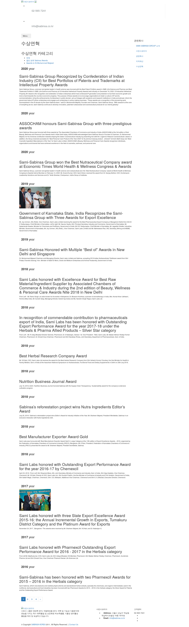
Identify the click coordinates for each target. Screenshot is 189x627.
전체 (28, 58)
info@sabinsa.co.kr (42, 26)
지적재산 (139, 61)
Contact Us (73, 624)
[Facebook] (140, 615)
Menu (25, 36)
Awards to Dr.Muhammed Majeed (40, 63)
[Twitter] (140, 618)
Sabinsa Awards (37, 60)
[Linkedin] (140, 620)
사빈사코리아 (141, 51)
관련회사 (139, 56)
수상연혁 (139, 66)
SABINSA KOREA (38, 624)
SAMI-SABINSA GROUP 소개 (148, 45)
